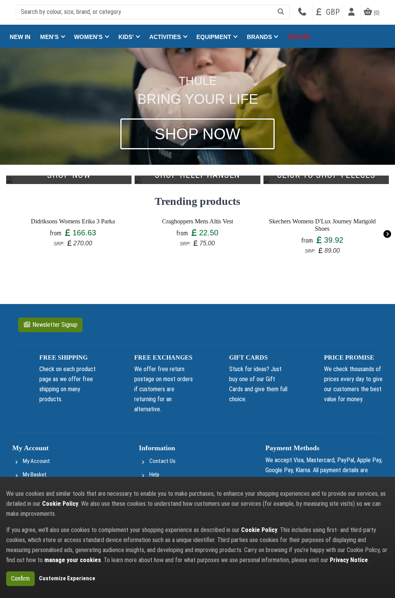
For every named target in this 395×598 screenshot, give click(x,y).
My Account (36, 461)
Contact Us (162, 461)
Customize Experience (67, 578)
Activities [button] (165, 37)
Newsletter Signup (55, 324)
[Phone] (302, 13)
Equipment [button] (214, 37)
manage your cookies (72, 560)
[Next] (387, 234)
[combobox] (153, 12)
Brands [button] (260, 37)
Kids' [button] (126, 37)
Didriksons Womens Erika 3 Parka (73, 221)
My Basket (35, 474)
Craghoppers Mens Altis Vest (197, 221)
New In (20, 37)
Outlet (299, 37)
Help (154, 474)
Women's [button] (89, 37)
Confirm (20, 578)
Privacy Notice (349, 560)
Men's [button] (50, 37)
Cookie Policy (60, 503)
